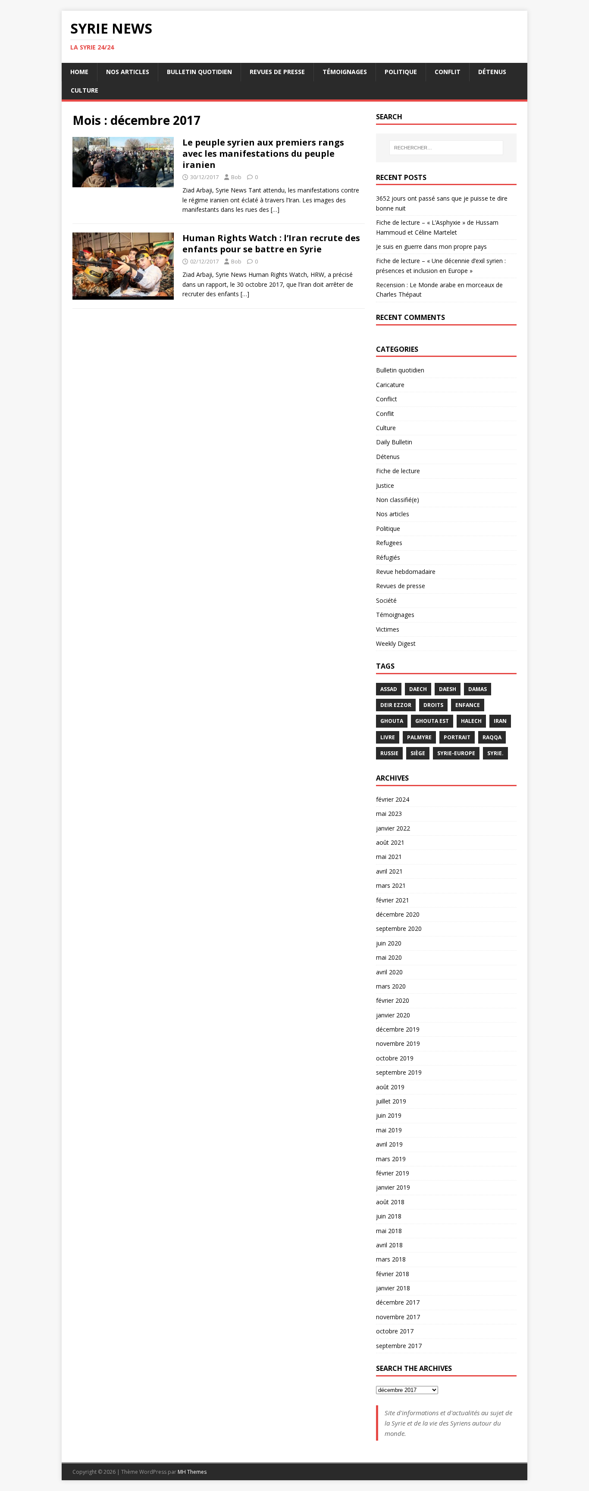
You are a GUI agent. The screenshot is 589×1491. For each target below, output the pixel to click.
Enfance (467, 705)
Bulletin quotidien (199, 72)
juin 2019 (388, 1115)
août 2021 (390, 842)
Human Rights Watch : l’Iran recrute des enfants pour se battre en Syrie (271, 243)
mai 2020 (389, 957)
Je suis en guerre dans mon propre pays (431, 246)
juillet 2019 (391, 1101)
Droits (433, 705)
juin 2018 (388, 1216)
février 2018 (392, 1274)
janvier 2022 (393, 828)
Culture (84, 90)
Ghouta (391, 721)
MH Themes (192, 1472)
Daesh (447, 689)
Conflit (448, 72)
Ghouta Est (432, 721)
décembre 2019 (398, 1029)
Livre (387, 737)
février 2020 (392, 1000)
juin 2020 (388, 943)
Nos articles (127, 72)
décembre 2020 (398, 914)
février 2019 (392, 1173)
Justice (385, 485)
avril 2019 (389, 1144)
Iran (500, 721)
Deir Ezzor (395, 705)
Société (386, 600)
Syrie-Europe (456, 753)
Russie (389, 753)
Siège (417, 753)
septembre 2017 (399, 1346)
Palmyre (419, 737)
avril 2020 (389, 972)
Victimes (387, 629)
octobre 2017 (395, 1331)
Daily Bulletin (394, 442)
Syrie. (495, 753)
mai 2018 (389, 1231)
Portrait (457, 737)
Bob (236, 177)
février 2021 (392, 900)
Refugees (389, 543)
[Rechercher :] (446, 147)
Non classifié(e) (397, 500)
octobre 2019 (395, 1058)
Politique (401, 72)
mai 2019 (389, 1130)
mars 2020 (391, 986)
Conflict (386, 399)
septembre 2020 (399, 928)
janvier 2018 (393, 1288)
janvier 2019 (393, 1187)
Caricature (390, 385)
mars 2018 (391, 1259)
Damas (477, 689)
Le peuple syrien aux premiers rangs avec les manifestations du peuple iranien (263, 153)
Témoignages (345, 72)
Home (79, 72)
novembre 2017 (398, 1317)
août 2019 (390, 1087)
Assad (388, 689)
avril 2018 (389, 1245)
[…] (275, 209)
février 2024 (392, 799)
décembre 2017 (398, 1302)
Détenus (492, 72)
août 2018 (390, 1202)
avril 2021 (389, 871)
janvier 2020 (393, 1015)
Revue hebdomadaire (405, 571)
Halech (471, 721)
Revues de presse (277, 72)
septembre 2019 (399, 1072)
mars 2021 (391, 885)
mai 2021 (389, 856)
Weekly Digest (396, 643)
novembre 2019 (398, 1043)
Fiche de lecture (398, 471)
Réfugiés (388, 557)
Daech (418, 689)
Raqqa (491, 737)
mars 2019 (391, 1159)
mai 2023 (389, 813)
